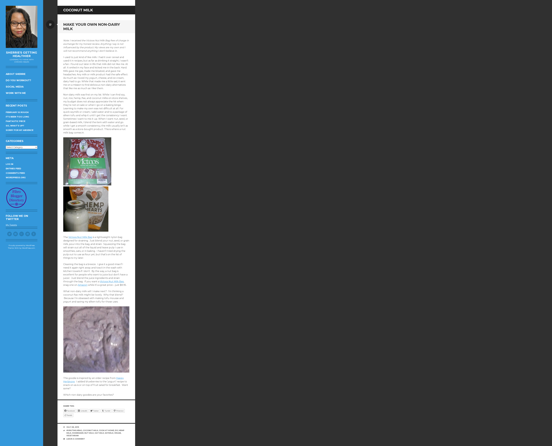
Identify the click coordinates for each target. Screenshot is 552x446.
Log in (9, 164)
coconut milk (90, 430)
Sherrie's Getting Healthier (21, 54)
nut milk (89, 433)
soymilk (109, 433)
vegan (117, 433)
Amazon (82, 285)
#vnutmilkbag (74, 430)
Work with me (16, 93)
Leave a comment (75, 439)
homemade (78, 433)
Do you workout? (18, 80)
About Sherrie (15, 74)
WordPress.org (16, 177)
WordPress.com (28, 248)
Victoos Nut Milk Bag (80, 237)
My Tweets (11, 225)
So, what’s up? (15, 125)
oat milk (99, 433)
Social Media (15, 86)
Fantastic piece (15, 121)
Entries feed (13, 168)
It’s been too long (17, 116)
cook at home (106, 430)
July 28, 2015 (72, 427)
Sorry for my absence (19, 130)
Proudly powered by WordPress (22, 245)
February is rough (17, 112)
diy (116, 430)
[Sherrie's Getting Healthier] (21, 27)
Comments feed (15, 173)
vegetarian (72, 435)
